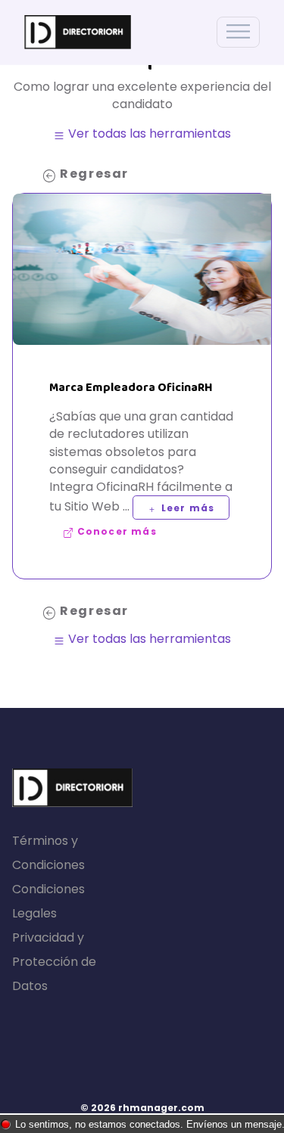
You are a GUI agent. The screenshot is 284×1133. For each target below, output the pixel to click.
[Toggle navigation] (238, 32)
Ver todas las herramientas (148, 133)
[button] (181, 507)
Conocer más (114, 531)
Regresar (93, 173)
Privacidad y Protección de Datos (54, 962)
